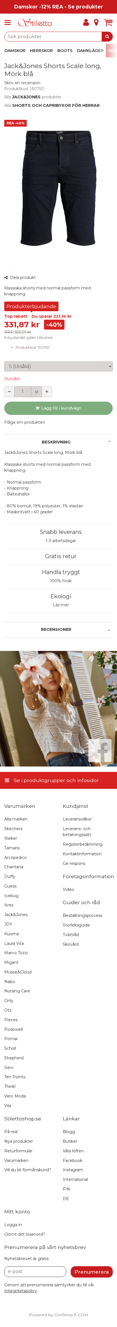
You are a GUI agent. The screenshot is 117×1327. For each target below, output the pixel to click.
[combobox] (58, 37)
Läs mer (61, 604)
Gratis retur (61, 556)
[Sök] (107, 37)
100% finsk (61, 580)
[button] (22, 82)
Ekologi (60, 596)
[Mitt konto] (86, 22)
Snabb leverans (61, 532)
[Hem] (35, 22)
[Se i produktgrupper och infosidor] (9, 22)
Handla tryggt (61, 572)
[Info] (96, 22)
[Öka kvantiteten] (47, 391)
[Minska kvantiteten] (9, 391)
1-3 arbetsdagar (61, 540)
